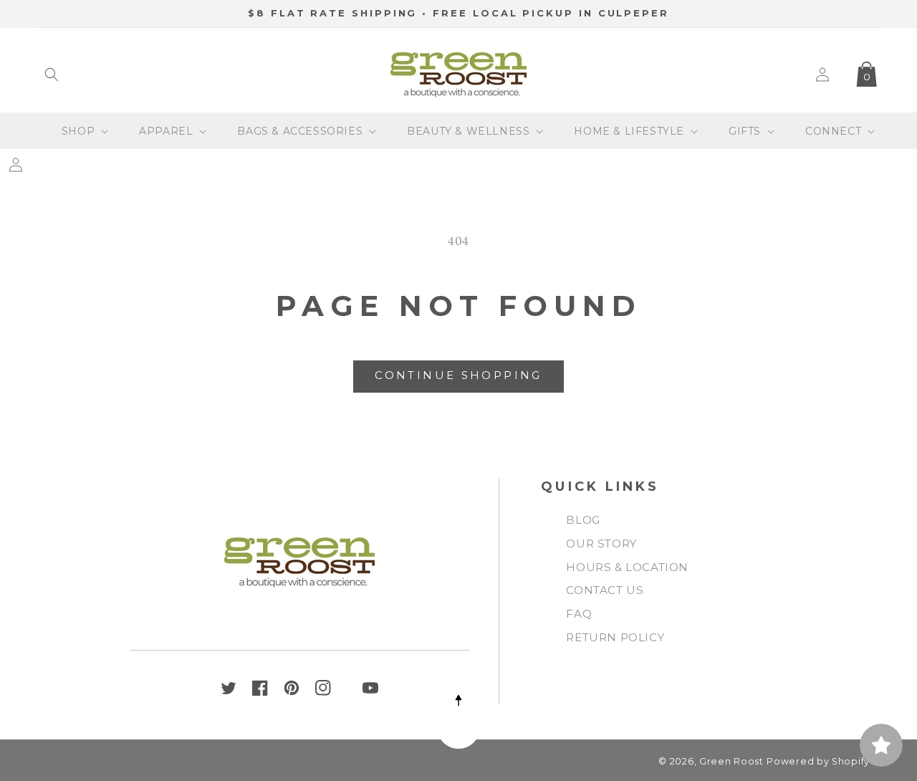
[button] (51, 74)
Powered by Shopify (818, 761)
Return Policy (615, 637)
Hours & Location (627, 567)
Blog (583, 520)
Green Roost (731, 761)
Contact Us (604, 590)
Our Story (601, 543)
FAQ (579, 614)
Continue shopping (458, 375)
